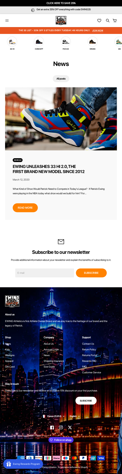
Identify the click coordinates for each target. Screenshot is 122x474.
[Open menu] (7, 20)
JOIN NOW (97, 30)
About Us (49, 343)
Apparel (9, 360)
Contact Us (88, 343)
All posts (61, 78)
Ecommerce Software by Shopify (73, 467)
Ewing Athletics (49, 467)
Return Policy (89, 349)
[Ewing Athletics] (61, 20)
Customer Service (91, 372)
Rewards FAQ (89, 360)
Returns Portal (89, 355)
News (47, 355)
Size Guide (49, 366)
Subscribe (91, 272)
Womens (9, 355)
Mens (8, 343)
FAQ (84, 366)
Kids (7, 349)
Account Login (51, 349)
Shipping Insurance (54, 360)
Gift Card (10, 366)
